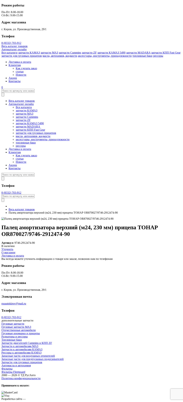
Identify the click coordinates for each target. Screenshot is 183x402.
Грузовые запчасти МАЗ (16, 326)
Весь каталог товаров (14, 46)
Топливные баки (11, 339)
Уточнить (7, 249)
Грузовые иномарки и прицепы (20, 333)
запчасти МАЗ (49, 52)
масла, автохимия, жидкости (60, 55)
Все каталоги (9, 52)
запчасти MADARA (138, 52)
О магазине (8, 252)
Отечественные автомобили (18, 330)
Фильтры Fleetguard (13, 371)
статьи (20, 71)
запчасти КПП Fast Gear (165, 52)
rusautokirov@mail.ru (13, 303)
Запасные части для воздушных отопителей (28, 355)
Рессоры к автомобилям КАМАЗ (21, 352)
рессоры (158, 55)
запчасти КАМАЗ (29, 52)
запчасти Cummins (70, 52)
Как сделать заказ (26, 68)
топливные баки (142, 55)
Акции (13, 77)
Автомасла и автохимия (16, 365)
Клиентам (15, 65)
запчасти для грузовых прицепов (21, 55)
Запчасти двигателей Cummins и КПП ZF (26, 342)
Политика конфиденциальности (21, 378)
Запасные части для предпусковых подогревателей (32, 359)
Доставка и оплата (20, 61)
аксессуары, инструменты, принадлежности (105, 55)
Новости (21, 74)
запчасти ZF (89, 52)
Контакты (15, 81)
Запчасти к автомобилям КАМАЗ (21, 349)
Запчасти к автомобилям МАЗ (19, 346)
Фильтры (7, 368)
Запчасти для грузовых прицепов (21, 362)
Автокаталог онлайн (14, 49)
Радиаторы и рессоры (14, 336)
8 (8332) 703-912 (11, 42)
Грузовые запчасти (12, 323)
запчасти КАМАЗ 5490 (111, 52)
